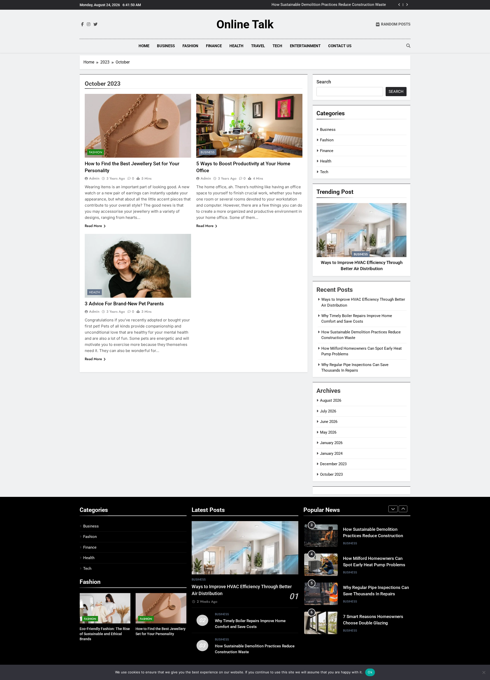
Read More (93, 225)
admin (94, 178)
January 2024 (331, 453)
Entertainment (305, 46)
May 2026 (328, 432)
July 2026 (328, 411)
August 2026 (330, 400)
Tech (277, 46)
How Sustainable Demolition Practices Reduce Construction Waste (329, 5)
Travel (258, 46)
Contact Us (339, 46)
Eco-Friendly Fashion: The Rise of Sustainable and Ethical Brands (105, 634)
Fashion (190, 46)
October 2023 (331, 474)
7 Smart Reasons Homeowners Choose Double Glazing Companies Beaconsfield (373, 623)
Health (236, 46)
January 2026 (331, 442)
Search (323, 81)
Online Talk (245, 24)
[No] (483, 672)
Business (166, 46)
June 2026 (328, 421)
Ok (370, 672)
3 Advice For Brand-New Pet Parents (124, 304)
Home (144, 46)
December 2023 (333, 464)
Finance (214, 46)
